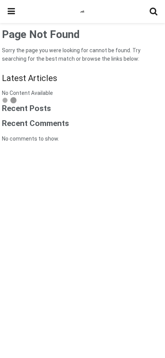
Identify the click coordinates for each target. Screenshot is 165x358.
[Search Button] (153, 11)
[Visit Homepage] (82, 12)
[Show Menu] (11, 11)
